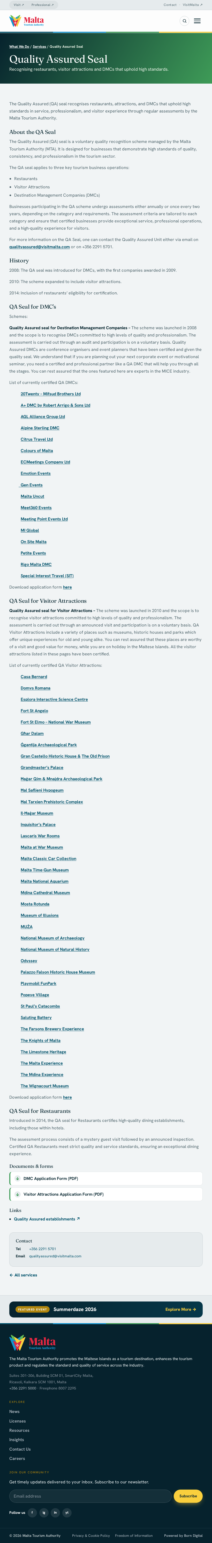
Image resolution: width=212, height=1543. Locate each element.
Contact (170, 5)
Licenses (17, 1421)
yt (67, 1512)
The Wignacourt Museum (45, 1086)
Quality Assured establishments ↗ (47, 1219)
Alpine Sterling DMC (40, 428)
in (55, 1512)
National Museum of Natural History (55, 949)
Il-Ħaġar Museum (37, 813)
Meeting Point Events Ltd (44, 519)
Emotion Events (36, 473)
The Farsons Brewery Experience (52, 1029)
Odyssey (29, 960)
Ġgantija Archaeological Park (49, 745)
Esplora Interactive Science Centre (54, 699)
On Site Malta (34, 541)
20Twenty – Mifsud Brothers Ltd (51, 394)
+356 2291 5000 (22, 1388)
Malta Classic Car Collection (48, 858)
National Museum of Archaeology (53, 938)
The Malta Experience (42, 1063)
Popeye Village (35, 995)
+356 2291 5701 (42, 1249)
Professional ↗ (43, 5)
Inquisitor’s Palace (38, 824)
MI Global (30, 530)
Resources (19, 1430)
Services (39, 46)
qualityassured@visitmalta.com (39, 247)
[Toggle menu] (197, 21)
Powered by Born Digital (183, 1535)
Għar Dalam (32, 733)
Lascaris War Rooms (40, 836)
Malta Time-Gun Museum (45, 870)
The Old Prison (96, 756)
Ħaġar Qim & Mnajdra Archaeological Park (61, 779)
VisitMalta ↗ (193, 5)
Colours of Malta (37, 450)
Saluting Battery (36, 1017)
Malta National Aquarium (45, 881)
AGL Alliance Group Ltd (43, 416)
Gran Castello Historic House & (51, 756)
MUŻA (27, 926)
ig (44, 1512)
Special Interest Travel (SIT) (47, 575)
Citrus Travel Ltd (37, 439)
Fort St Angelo (34, 710)
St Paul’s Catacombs (40, 1006)
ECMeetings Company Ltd (45, 462)
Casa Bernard (34, 676)
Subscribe (188, 1496)
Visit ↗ (19, 5)
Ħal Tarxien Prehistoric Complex (52, 802)
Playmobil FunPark (38, 983)
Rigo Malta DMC (36, 564)
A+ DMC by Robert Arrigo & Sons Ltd (55, 405)
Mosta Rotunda (35, 904)
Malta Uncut (32, 496)
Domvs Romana (35, 688)
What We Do (19, 46)
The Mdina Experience (42, 1074)
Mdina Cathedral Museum (45, 892)
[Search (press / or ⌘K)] (185, 21)
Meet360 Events (36, 507)
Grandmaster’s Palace (42, 767)
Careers (17, 1458)
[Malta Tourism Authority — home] (26, 21)
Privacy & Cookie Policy (91, 1535)
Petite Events (33, 553)
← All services (23, 1275)
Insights (16, 1439)
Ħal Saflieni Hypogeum (42, 790)
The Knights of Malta (40, 1040)
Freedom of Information (134, 1535)
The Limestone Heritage (43, 1052)
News (14, 1411)
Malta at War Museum (42, 847)
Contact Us (20, 1449)
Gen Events (31, 485)
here (67, 587)
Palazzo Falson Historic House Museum (58, 972)
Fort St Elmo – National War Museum (56, 722)
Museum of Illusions (40, 915)
